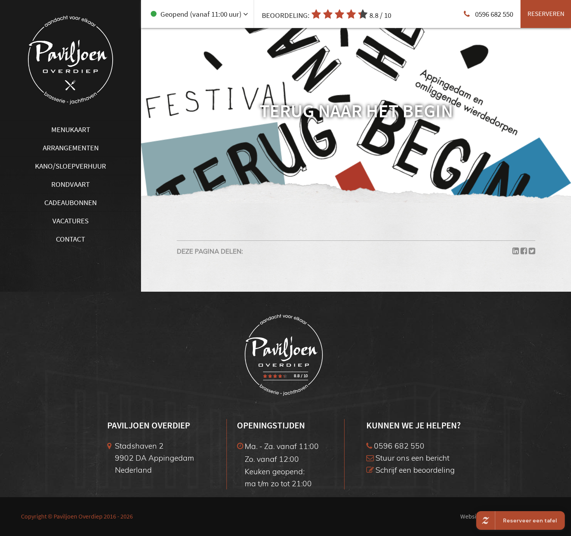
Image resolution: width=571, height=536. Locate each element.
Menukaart (70, 129)
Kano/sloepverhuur (70, 166)
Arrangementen (71, 148)
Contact (70, 239)
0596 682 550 (398, 446)
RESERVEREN (545, 13)
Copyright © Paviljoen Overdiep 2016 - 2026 (77, 516)
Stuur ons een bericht (411, 458)
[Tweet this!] (532, 251)
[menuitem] (70, 129)
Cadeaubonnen (70, 202)
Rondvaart (70, 184)
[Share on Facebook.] (524, 251)
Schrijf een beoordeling (414, 470)
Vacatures (70, 221)
